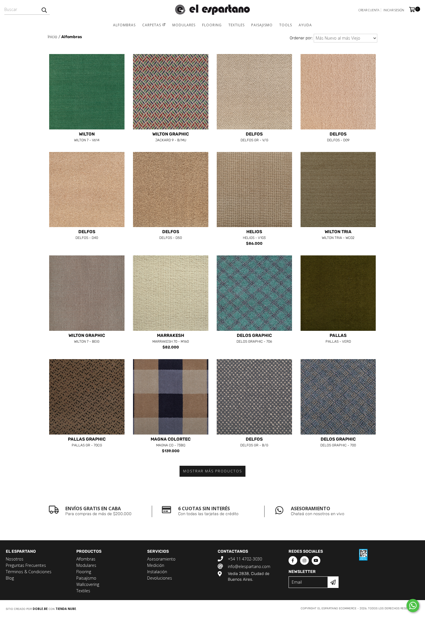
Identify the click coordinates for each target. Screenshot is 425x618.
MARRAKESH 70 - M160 (170, 339)
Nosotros (14, 559)
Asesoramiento (161, 559)
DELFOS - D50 (170, 235)
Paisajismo (262, 25)
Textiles (236, 25)
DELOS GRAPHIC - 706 (254, 339)
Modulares (183, 25)
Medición (155, 565)
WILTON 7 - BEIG (87, 339)
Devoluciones (159, 578)
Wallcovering (87, 584)
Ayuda (305, 25)
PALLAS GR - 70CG (87, 442)
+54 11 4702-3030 (245, 559)
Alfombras (124, 25)
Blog (10, 578)
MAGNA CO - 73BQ (171, 442)
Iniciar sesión (393, 10)
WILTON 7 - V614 (86, 137)
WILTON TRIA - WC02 (338, 235)
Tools (285, 25)
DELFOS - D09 (338, 137)
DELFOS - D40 (86, 235)
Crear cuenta (369, 10)
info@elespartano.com (249, 566)
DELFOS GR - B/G (254, 442)
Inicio (52, 36)
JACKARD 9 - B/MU (170, 137)
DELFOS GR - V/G (254, 137)
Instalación (157, 571)
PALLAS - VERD (338, 339)
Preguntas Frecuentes (26, 565)
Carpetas (152, 25)
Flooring (212, 25)
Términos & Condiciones (28, 571)
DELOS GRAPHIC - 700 (338, 442)
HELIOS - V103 (254, 235)
